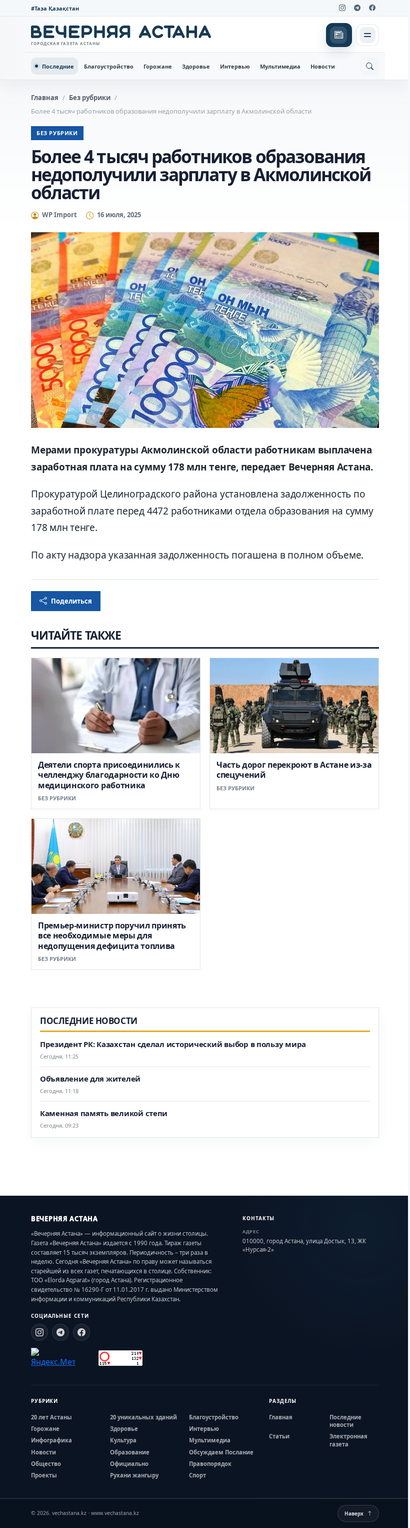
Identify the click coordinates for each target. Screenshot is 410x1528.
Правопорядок (210, 1463)
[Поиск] (369, 66)
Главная (44, 97)
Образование (130, 1452)
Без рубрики (89, 97)
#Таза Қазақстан (55, 8)
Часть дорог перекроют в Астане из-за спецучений (294, 769)
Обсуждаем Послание (221, 1452)
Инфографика (51, 1440)
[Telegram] (357, 8)
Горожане (158, 66)
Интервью (235, 66)
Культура (123, 1440)
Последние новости (346, 1420)
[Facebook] (372, 8)
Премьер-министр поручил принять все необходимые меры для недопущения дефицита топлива (112, 935)
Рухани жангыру (134, 1475)
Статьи (279, 1436)
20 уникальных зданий (143, 1417)
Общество (46, 1463)
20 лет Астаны (51, 1417)
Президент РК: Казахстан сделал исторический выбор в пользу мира (173, 1044)
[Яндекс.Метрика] (53, 1358)
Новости (322, 66)
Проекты (44, 1475)
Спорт (197, 1475)
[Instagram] (342, 8)
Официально (129, 1463)
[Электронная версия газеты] (339, 35)
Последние (58, 66)
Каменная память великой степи (104, 1113)
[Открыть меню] (367, 35)
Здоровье (196, 66)
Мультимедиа (280, 66)
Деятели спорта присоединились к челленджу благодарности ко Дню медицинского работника (109, 775)
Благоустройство (109, 66)
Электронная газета (349, 1439)
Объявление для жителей (90, 1079)
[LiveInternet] (86, 1358)
